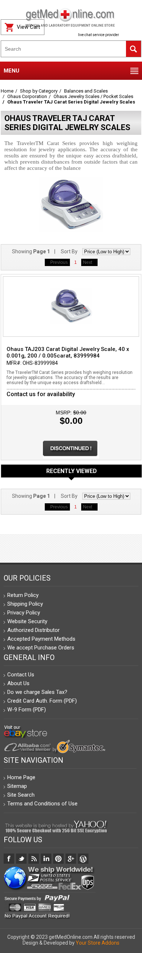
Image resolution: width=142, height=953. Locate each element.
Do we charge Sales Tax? (37, 692)
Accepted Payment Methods (41, 639)
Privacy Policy (23, 612)
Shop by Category (39, 91)
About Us (18, 683)
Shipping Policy (25, 604)
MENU (11, 70)
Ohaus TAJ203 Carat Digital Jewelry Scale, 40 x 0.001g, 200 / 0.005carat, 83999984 (68, 352)
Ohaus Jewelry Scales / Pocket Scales (93, 96)
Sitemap (17, 786)
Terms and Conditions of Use (42, 803)
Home (7, 91)
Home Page (21, 777)
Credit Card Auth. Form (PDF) (42, 701)
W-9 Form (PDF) (26, 709)
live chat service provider (98, 35)
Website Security (27, 621)
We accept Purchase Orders (40, 647)
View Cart (28, 27)
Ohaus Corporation (27, 96)
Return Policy (23, 595)
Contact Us (20, 674)
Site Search (21, 795)
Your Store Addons (97, 943)
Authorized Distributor (33, 630)
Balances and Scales (86, 91)
